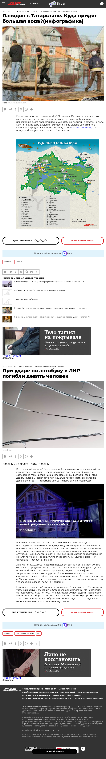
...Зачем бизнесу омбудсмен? (26, 299)
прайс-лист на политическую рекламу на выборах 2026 (46, 699)
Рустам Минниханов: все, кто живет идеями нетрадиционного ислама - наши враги (50, 308)
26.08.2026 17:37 (9, 366)
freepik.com (7, 450)
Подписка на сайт (68, 692)
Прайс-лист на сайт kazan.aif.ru (67, 695)
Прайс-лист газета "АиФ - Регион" (36, 695)
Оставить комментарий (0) (82, 241)
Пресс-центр (50, 689)
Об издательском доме (32, 689)
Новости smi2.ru (11, 355)
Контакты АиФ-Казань (88, 692)
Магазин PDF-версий (67, 689)
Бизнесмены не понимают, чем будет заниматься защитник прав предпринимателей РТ (52, 317)
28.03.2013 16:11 (8, 11)
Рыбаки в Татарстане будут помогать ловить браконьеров (39, 290)
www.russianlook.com (17, 103)
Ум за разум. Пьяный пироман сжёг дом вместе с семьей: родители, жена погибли (55, 522)
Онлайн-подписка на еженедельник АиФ (40, 692)
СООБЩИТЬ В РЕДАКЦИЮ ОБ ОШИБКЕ (88, 699)
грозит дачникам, (81, 127)
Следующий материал (54, 751)
